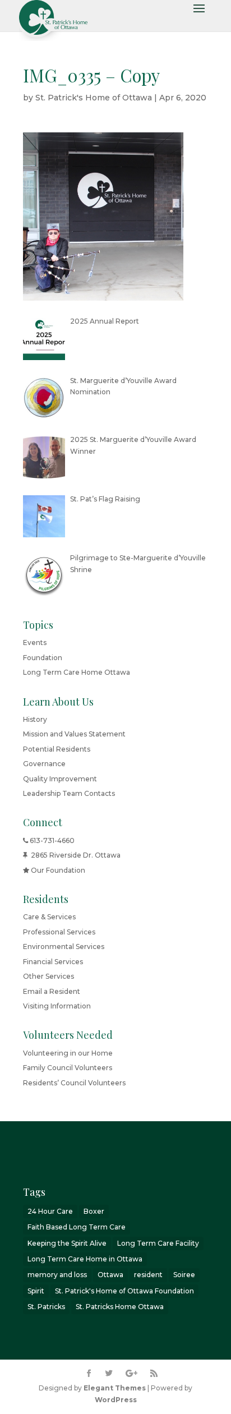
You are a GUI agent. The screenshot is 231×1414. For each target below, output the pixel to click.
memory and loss (57, 1274)
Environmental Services (63, 946)
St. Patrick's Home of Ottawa (93, 98)
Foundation (42, 657)
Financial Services (53, 961)
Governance (44, 763)
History (35, 719)
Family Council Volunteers (67, 1067)
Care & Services (49, 917)
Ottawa (110, 1274)
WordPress (116, 1399)
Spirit (35, 1291)
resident (148, 1274)
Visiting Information (57, 1006)
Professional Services (59, 932)
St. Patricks (46, 1306)
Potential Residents (56, 749)
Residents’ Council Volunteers (74, 1083)
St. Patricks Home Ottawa (120, 1306)
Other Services (48, 976)
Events (35, 642)
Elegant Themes (115, 1388)
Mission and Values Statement (74, 734)
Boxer (94, 1211)
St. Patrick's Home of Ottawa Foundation (124, 1291)
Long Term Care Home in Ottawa (84, 1259)
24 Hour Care (50, 1211)
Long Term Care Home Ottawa (76, 672)
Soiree (184, 1274)
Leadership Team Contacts (69, 793)
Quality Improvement (60, 779)
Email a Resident (51, 991)
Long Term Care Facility (158, 1243)
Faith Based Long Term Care (76, 1227)
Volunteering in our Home (68, 1053)
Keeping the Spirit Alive (67, 1243)
